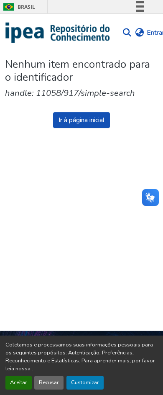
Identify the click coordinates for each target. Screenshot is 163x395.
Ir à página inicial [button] (81, 120)
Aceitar (18, 382)
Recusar (49, 382)
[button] (58, 32)
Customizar (85, 382)
